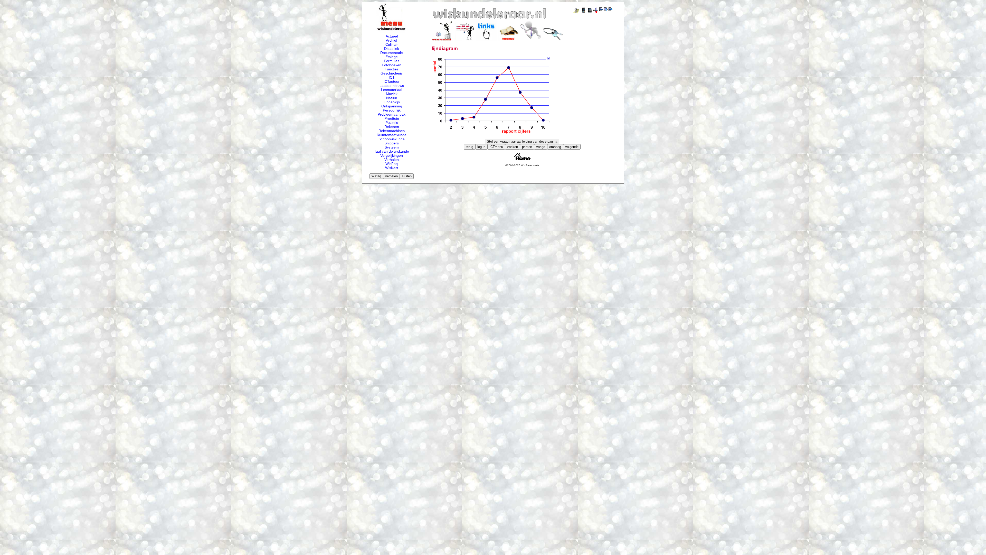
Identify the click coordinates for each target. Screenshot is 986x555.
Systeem (392, 147)
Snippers (391, 143)
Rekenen (391, 127)
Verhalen (391, 160)
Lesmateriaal (391, 90)
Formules (391, 61)
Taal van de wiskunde (391, 151)
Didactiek (391, 49)
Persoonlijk (392, 110)
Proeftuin (391, 118)
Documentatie (391, 53)
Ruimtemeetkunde (391, 135)
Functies (392, 69)
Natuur (391, 98)
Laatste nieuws (392, 86)
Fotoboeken (391, 65)
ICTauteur (392, 81)
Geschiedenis (392, 73)
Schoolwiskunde (391, 139)
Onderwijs (392, 102)
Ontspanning (391, 106)
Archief (391, 40)
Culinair (391, 44)
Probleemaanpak (391, 114)
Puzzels (391, 123)
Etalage (391, 57)
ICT (392, 77)
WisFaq (391, 164)
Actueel (392, 36)
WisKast (391, 168)
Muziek (391, 94)
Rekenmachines (391, 131)
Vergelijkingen (391, 155)
